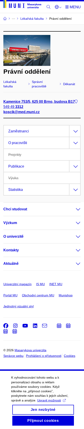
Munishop (66, 295)
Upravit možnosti (49, 400)
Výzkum (10, 223)
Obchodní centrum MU (38, 295)
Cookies (69, 356)
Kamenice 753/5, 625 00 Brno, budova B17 (39, 101)
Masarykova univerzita (30, 350)
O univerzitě (13, 236)
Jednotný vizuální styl (18, 306)
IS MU (40, 284)
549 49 (13, 107)
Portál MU (10, 295)
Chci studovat (15, 209)
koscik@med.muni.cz (21, 112)
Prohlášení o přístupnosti (43, 356)
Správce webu (13, 356)
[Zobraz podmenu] (73, 209)
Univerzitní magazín (17, 284)
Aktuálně (11, 263)
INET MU (55, 284)
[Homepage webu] (22, 5)
